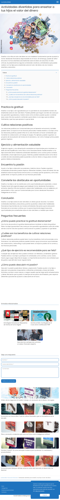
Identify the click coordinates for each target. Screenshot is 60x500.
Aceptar (45, 495)
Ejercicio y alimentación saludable (15, 80)
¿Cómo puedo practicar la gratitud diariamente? (22, 92)
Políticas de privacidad (7, 490)
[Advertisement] (30, 289)
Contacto (4, 492)
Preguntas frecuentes (12, 90)
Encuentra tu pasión (12, 83)
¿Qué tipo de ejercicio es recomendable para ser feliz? (24, 97)
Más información (39, 491)
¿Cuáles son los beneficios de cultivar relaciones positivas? (25, 94)
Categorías (4, 488)
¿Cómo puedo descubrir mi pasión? (19, 99)
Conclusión (9, 87)
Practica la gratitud (11, 76)
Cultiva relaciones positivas (14, 78)
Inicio (2, 486)
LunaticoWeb (6, 2)
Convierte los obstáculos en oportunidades (18, 85)
